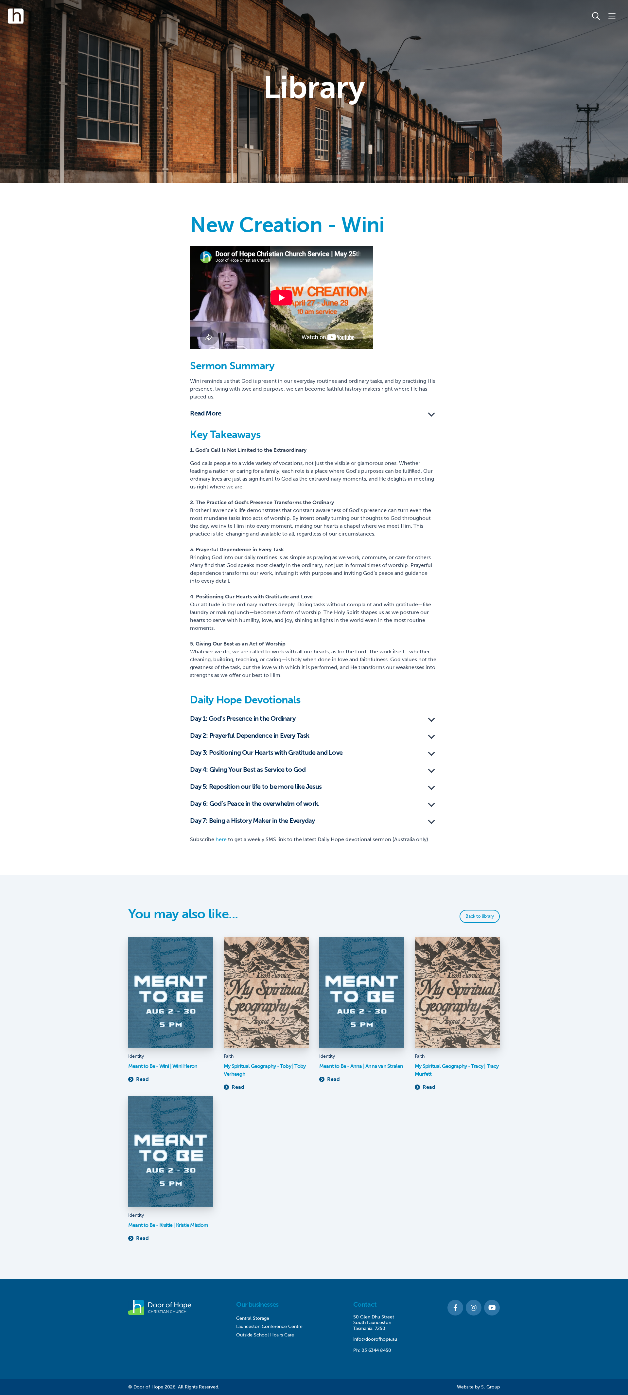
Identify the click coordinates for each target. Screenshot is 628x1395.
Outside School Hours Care (265, 1335)
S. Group (490, 1387)
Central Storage (252, 1318)
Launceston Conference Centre (269, 1326)
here (221, 839)
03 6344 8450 (376, 1350)
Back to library (479, 916)
